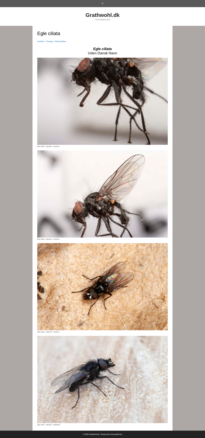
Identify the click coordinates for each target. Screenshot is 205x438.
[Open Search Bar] (102, 3)
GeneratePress (116, 434)
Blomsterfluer (60, 41)
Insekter (40, 41)
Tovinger (49, 41)
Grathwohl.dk (103, 15)
